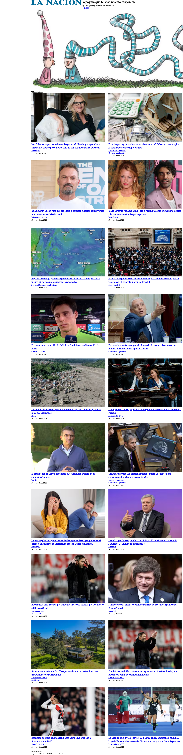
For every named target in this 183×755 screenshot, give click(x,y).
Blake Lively (113, 217)
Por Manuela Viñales (39, 678)
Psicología (35, 151)
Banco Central (114, 285)
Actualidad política (115, 416)
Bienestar (112, 547)
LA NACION (85, 8)
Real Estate (35, 680)
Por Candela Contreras (117, 151)
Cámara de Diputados (117, 352)
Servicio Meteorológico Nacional (44, 285)
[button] (68, 118)
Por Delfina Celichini (116, 480)
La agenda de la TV (116, 744)
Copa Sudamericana (39, 352)
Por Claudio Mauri (38, 611)
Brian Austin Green (39, 217)
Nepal (33, 416)
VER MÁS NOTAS (36, 751)
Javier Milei (112, 611)
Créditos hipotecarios (116, 153)
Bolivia (34, 480)
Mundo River (36, 613)
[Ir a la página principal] (56, 4)
